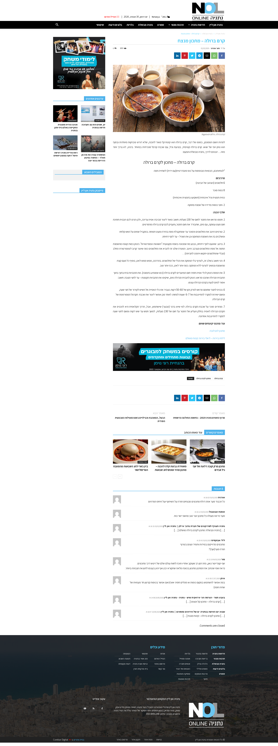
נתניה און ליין (216, 25)
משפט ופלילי (202, 668)
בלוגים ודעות (115, 25)
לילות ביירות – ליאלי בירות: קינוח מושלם (205, 338)
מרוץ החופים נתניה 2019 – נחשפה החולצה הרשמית (199, 417)
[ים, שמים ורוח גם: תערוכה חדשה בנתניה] (93, 113)
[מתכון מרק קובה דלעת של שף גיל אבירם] (207, 451)
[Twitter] (192, 55)
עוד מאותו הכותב (193, 432)
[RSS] (93, 708)
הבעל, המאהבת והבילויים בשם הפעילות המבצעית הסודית (140, 419)
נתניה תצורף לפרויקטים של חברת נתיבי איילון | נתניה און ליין (194, 526)
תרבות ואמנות (99, 120)
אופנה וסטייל (184, 658)
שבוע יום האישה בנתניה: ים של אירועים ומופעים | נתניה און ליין (193, 611)
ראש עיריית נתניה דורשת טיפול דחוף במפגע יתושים (66, 154)
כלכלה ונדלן (202, 663)
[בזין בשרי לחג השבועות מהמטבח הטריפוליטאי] (130, 451)
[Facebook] (221, 55)
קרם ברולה (218, 378)
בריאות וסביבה (72, 148)
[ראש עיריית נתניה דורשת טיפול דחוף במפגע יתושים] (65, 142)
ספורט (160, 25)
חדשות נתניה (198, 25)
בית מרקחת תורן (141, 668)
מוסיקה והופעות (183, 673)
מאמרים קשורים (214, 432)
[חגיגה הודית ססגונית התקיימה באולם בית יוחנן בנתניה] (65, 113)
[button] (57, 25)
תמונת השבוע (124, 658)
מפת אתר (148, 739)
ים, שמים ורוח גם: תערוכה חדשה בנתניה (93, 126)
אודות (162, 653)
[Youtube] (85, 708)
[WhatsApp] (214, 55)
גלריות (130, 25)
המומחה (126, 653)
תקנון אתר (135, 739)
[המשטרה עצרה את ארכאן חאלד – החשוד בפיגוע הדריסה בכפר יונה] (93, 143)
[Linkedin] (177, 55)
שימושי (100, 25)
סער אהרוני (215, 48)
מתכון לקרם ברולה (203, 378)
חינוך (205, 678)
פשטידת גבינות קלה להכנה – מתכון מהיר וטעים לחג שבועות (170, 468)
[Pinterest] (184, 55)
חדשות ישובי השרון (98, 151)
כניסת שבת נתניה (140, 663)
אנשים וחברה (184, 663)
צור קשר (161, 668)
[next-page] (120, 477)
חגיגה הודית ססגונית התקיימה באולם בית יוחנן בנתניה (66, 127)
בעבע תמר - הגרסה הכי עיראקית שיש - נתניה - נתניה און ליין (194, 597)
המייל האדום (159, 658)
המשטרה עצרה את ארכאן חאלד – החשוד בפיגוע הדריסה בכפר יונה (93, 157)
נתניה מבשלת (145, 25)
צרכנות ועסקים (201, 673)
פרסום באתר (159, 663)
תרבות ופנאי (177, 25)
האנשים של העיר (183, 668)
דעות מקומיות (124, 663)
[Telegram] (199, 55)
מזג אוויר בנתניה (141, 658)
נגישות (159, 739)
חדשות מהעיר (72, 120)
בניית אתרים (79, 739)
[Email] (207, 55)
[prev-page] (115, 477)
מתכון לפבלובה (217, 331)
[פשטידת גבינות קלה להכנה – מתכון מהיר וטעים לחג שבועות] (168, 451)
